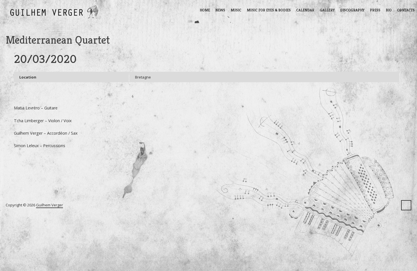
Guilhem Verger (49, 205)
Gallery (327, 10)
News (220, 10)
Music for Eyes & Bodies (269, 10)
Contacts (406, 10)
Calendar (305, 10)
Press (375, 10)
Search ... (406, 205)
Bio (389, 10)
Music (236, 10)
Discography (352, 10)
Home (205, 10)
